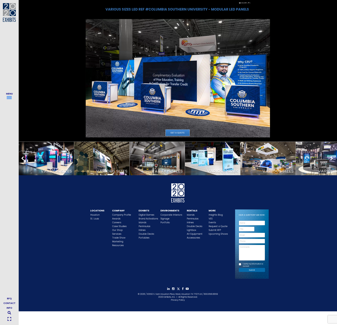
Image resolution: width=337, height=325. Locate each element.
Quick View (46, 155)
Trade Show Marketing (118, 239)
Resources (118, 245)
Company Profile (121, 214)
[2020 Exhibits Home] (177, 192)
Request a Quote (218, 226)
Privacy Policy (178, 299)
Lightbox (191, 230)
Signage (164, 218)
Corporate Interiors (171, 214)
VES (211, 218)
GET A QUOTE (177, 132)
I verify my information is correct (253, 265)
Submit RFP (215, 230)
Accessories (193, 237)
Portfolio (165, 222)
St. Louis (94, 218)
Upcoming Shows (218, 233)
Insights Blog (216, 214)
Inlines (142, 230)
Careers (116, 222)
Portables (144, 237)
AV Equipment (194, 233)
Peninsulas (144, 226)
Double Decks (146, 233)
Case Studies (119, 226)
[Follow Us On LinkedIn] (168, 288)
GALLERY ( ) (245, 3)
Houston (95, 214)
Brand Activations (148, 218)
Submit (252, 270)
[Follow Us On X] (178, 288)
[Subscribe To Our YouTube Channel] (187, 288)
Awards (116, 218)
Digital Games (146, 214)
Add (46, 162)
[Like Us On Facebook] (182, 288)
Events (212, 222)
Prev (23, 158)
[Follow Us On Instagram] (173, 288)
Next (332, 158)
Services (116, 233)
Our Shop (117, 230)
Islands (142, 222)
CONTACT (9, 303)
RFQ (9, 298)
